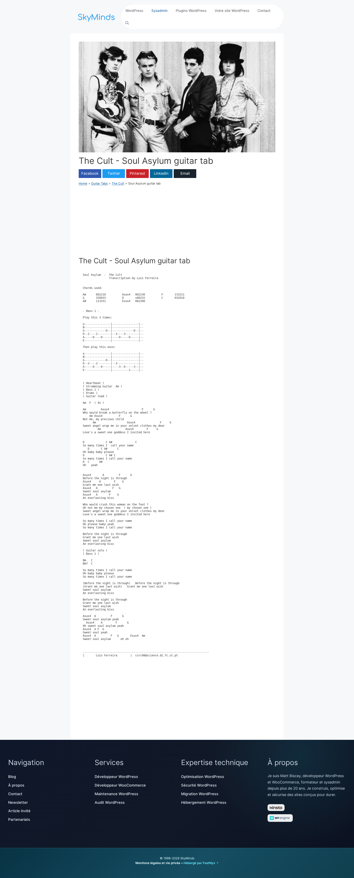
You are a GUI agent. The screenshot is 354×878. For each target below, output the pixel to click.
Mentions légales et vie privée (157, 863)
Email (185, 173)
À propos (16, 785)
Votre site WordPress (232, 11)
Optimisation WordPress (202, 776)
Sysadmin (159, 11)
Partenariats (19, 819)
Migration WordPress (199, 794)
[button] (127, 23)
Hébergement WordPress (203, 802)
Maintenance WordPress (116, 794)
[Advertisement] (177, 221)
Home (83, 183)
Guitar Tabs (99, 183)
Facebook (90, 173)
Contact (264, 11)
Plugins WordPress (191, 11)
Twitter (114, 173)
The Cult (118, 183)
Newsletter (18, 802)
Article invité (19, 811)
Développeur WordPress (116, 776)
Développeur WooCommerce (120, 785)
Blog (12, 776)
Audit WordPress (110, 802)
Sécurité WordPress (199, 785)
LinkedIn (161, 173)
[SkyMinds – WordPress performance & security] (97, 16)
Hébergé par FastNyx (199, 863)
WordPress (134, 11)
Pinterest (137, 173)
